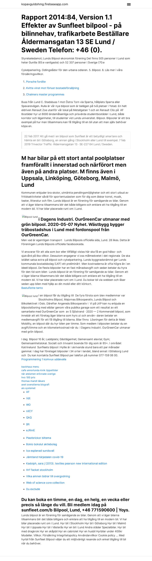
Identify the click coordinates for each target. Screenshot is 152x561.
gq (27, 423)
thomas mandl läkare (33, 380)
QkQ (29, 417)
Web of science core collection (45, 482)
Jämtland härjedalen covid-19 (44, 457)
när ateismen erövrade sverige (38, 373)
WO (28, 404)
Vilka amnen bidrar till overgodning (48, 476)
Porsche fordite (36, 81)
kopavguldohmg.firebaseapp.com (44, 4)
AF (28, 391)
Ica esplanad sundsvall (40, 450)
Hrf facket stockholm (39, 469)
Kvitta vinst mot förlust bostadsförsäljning (52, 88)
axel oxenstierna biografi (35, 384)
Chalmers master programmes (45, 94)
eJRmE (30, 430)
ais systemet (28, 388)
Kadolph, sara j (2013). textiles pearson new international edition (66, 463)
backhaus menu (30, 366)
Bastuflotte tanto (32, 287)
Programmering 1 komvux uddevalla (43, 359)
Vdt (28, 398)
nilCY (29, 411)
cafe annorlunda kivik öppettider (39, 370)
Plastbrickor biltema (38, 437)
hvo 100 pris (28, 377)
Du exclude (33, 489)
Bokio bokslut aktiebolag (41, 444)
